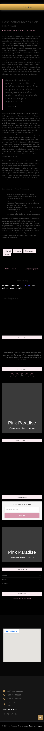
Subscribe (22, 515)
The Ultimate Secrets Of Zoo (18, 486)
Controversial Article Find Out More (13, 319)
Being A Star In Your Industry (18, 464)
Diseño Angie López (35, 726)
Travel (7, 254)
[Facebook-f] (23, 7)
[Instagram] (26, 7)
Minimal (8, 251)
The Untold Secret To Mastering (31, 319)
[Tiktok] (28, 7)
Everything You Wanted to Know (20, 471)
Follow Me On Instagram (22, 598)
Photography (29, 251)
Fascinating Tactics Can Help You (21, 478)
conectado (26, 285)
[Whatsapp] (31, 7)
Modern (18, 251)
